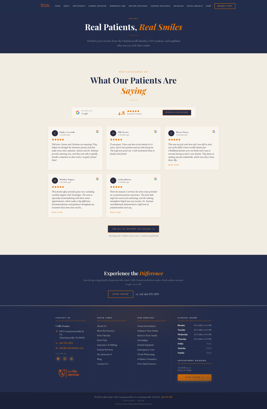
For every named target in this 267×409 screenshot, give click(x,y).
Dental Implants (195, 6)
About (67, 6)
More (208, 6)
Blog (99, 359)
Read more (173, 165)
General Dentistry (97, 6)
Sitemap (141, 401)
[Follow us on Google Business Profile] (71, 358)
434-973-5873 (167, 397)
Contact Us (102, 364)
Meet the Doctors (106, 331)
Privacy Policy (129, 401)
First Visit (102, 340)
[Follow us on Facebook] (58, 358)
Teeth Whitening (145, 354)
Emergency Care (118, 6)
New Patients (79, 6)
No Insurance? (104, 354)
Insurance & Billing (107, 345)
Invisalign (179, 6)
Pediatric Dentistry (147, 359)
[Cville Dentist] (45, 6)
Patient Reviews (105, 349)
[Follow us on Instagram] (64, 358)
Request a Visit (224, 6)
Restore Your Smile (138, 6)
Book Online (120, 294)
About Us (101, 326)
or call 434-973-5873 (147, 294)
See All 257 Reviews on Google (132, 229)
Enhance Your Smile (160, 6)
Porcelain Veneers (146, 364)
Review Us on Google (177, 112)
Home (57, 6)
